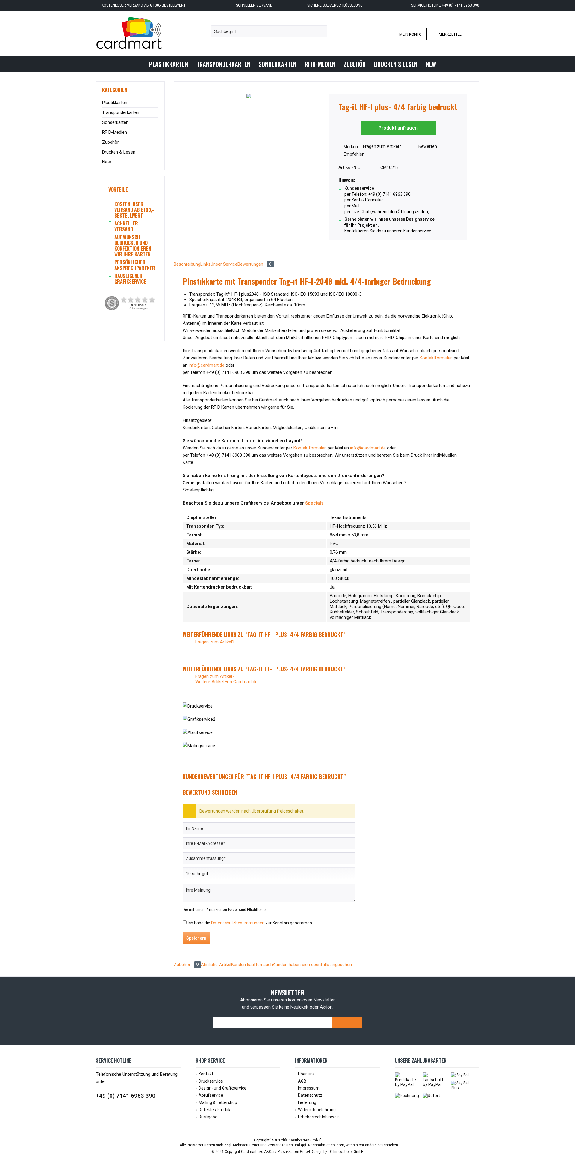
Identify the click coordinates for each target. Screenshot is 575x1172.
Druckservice (211, 1081)
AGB (302, 1081)
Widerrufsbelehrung (317, 1109)
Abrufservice (211, 1095)
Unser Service (224, 264)
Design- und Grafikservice (222, 1088)
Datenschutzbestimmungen (237, 922)
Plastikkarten (114, 102)
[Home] (140, 64)
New (106, 162)
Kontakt (206, 1074)
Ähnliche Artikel (216, 964)
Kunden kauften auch (252, 964)
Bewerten (427, 146)
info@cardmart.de (206, 365)
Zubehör (110, 142)
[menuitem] (473, 34)
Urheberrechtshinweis (319, 1116)
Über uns (306, 1074)
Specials (315, 503)
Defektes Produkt (215, 1109)
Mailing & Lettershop (218, 1102)
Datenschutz (310, 1095)
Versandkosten (280, 1145)
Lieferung (307, 1102)
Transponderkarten (120, 112)
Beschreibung (187, 264)
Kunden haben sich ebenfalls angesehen (312, 964)
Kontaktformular (436, 358)
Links (205, 264)
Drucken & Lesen (118, 152)
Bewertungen (254, 264)
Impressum (309, 1088)
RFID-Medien (114, 132)
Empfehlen (353, 154)
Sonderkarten (115, 122)
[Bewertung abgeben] (398, 114)
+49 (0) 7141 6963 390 (125, 1095)
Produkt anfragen (398, 128)
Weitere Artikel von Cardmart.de (226, 681)
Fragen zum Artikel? (381, 146)
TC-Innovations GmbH (346, 1152)
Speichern (196, 938)
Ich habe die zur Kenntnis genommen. (250, 922)
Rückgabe (208, 1116)
